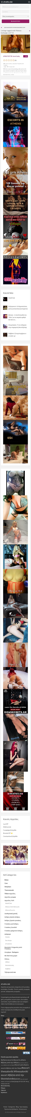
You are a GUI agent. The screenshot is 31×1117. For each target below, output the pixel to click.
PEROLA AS (7, 827)
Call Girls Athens (8, 63)
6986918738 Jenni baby (11, 56)
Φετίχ (27, 1081)
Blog (17, 1107)
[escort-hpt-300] (15, 358)
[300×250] (15, 92)
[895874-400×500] (15, 756)
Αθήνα (7, 962)
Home (5, 1107)
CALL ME (22, 1079)
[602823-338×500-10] (15, 727)
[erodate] (15, 205)
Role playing (14, 1081)
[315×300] (15, 227)
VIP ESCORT (22, 1081)
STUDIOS (8, 944)
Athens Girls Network (12, 907)
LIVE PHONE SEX (7, 1081)
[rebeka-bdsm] (15, 507)
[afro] (15, 483)
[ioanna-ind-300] (15, 532)
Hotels (7, 937)
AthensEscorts (10, 910)
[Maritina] (15, 407)
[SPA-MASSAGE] (15, 383)
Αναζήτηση (16, 21)
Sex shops (8, 940)
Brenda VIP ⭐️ (8, 833)
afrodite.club (7, 2)
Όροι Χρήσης (24, 1107)
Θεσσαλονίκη (9, 965)
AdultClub (8, 903)
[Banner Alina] (15, 654)
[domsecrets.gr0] (15, 701)
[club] (15, 605)
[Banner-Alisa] (15, 581)
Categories (11, 1107)
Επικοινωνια (23, 1109)
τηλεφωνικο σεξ (5, 1083)
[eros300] (15, 271)
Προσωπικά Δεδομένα (11, 1109)
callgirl (5, 66)
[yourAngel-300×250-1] (15, 136)
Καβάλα (7, 969)
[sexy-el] (15, 678)
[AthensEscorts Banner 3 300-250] (15, 184)
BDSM (17, 1079)
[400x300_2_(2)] (15, 801)
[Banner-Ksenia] (15, 630)
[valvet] (15, 248)
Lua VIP (5, 824)
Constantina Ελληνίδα (10, 836)
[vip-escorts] (15, 114)
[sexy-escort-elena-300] (15, 454)
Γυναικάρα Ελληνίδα (9, 830)
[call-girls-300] (15, 160)
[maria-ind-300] (15, 556)
